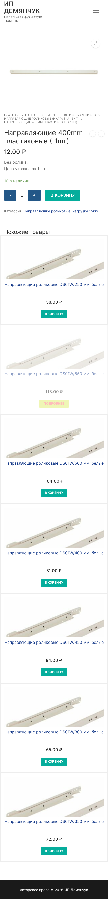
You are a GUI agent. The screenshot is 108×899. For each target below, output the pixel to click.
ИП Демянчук (22, 7)
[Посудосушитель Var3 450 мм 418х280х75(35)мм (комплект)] (101, 135)
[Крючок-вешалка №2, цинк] (93, 135)
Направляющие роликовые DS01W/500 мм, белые (54, 463)
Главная (11, 115)
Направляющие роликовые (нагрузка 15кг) (41, 118)
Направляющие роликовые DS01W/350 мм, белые (54, 821)
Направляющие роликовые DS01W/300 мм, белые (54, 731)
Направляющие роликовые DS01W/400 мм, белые (54, 552)
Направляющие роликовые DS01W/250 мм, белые (54, 284)
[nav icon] (96, 12)
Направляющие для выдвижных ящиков (60, 115)
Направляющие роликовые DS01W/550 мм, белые (54, 373)
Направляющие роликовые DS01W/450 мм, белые (54, 642)
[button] (95, 43)
